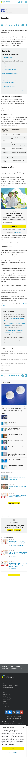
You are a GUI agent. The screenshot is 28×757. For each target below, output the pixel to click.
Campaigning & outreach (8, 687)
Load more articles (14, 503)
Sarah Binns (13, 568)
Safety (2, 670)
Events (4, 692)
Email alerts (14, 668)
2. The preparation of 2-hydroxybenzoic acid (13, 66)
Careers (4, 696)
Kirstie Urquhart (14, 556)
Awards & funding (6, 699)
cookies (22, 723)
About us (4, 683)
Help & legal (5, 703)
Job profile (11, 484)
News (4, 690)
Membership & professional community (10, 685)
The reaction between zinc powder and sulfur (17, 495)
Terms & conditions (6, 706)
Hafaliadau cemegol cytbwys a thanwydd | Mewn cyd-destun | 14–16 (18, 565)
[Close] (24, 727)
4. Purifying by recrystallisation (10, 73)
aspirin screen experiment (12, 342)
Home (4, 682)
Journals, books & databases (8, 689)
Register (17, 530)
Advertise (4, 701)
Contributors (4, 668)
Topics (11, 666)
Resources (3, 5)
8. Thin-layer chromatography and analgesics (13, 90)
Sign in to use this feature (20, 22)
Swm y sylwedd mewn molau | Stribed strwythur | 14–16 (18, 553)
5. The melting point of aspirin (10, 77)
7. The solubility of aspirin (8, 86)
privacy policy (18, 232)
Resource (11, 475)
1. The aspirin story (7, 57)
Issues (18, 666)
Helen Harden (14, 545)
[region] (13, 741)
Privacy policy (5, 705)
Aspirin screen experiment (17, 477)
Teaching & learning (7, 698)
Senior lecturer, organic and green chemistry (17, 487)
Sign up (13, 226)
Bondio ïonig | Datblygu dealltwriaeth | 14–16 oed (17, 542)
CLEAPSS (25, 303)
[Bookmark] (26, 25)
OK (13, 748)
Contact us (4, 666)
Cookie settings (13, 752)
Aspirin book (5, 382)
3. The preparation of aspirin (9, 69)
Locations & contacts (7, 694)
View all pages (9, 12)
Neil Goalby (21, 545)
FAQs (22, 668)
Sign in (10, 530)
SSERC (3, 305)
